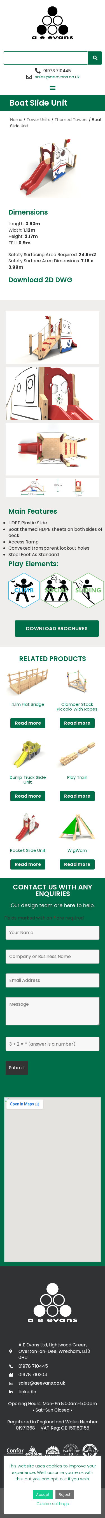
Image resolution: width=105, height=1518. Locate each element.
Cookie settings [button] (52, 1503)
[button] (52, 87)
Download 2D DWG (40, 280)
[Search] (95, 58)
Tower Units (38, 119)
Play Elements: (33, 563)
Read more (28, 723)
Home (16, 119)
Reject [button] (64, 1494)
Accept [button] (42, 1494)
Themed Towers (71, 119)
